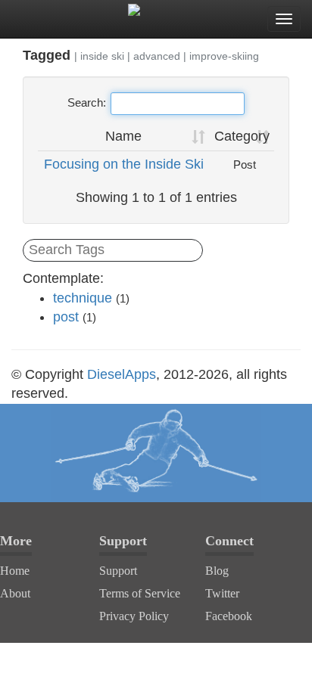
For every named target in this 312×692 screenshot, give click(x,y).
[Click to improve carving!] (156, 453)
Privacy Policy (134, 616)
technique (82, 298)
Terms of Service (139, 593)
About (15, 593)
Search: (86, 102)
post (66, 316)
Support (118, 570)
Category (242, 136)
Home (15, 570)
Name (123, 136)
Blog (217, 570)
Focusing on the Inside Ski (124, 164)
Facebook (228, 616)
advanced (156, 56)
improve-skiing (224, 56)
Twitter (222, 593)
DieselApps (121, 374)
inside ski (102, 56)
